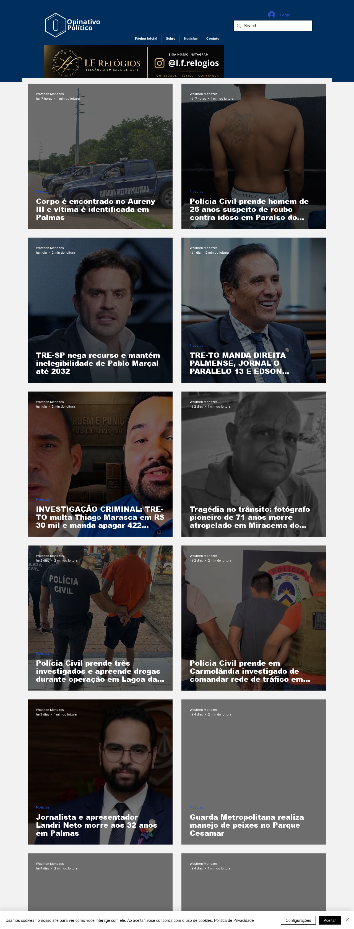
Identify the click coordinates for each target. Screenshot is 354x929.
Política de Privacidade (234, 920)
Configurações (298, 920)
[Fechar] (347, 920)
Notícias (43, 191)
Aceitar (330, 920)
